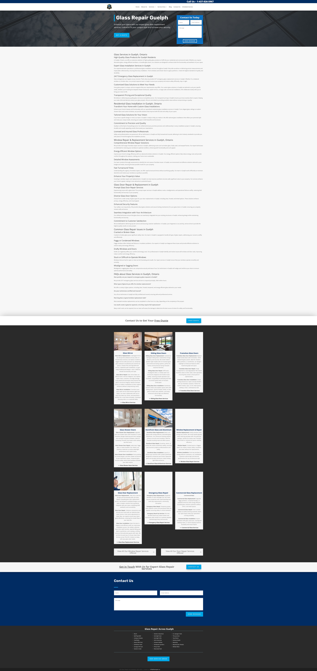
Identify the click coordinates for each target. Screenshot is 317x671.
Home (137, 7)
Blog (170, 7)
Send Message (189, 41)
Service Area (161, 7)
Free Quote (193, 320)
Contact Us (177, 7)
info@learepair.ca (155, 669)
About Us (144, 7)
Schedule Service (187, 7)
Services (151, 7)
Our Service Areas (158, 659)
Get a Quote (121, 35)
